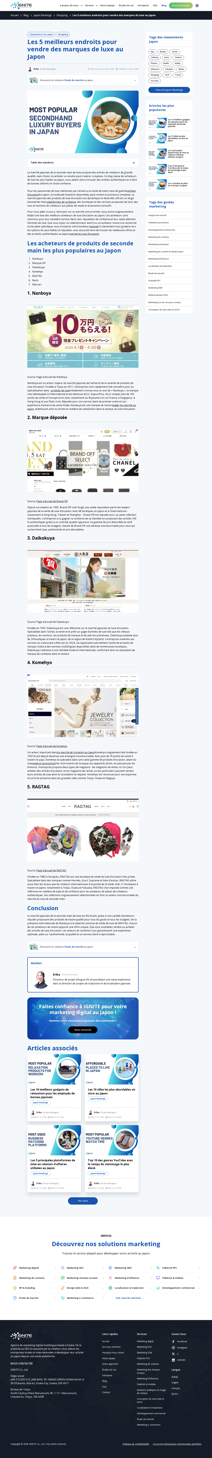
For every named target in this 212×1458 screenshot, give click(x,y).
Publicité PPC (154, 280)
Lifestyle (169, 69)
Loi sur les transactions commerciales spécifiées (177, 1443)
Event (166, 57)
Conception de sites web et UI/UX (164, 309)
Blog (164, 5)
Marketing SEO (144, 1346)
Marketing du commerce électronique (165, 251)
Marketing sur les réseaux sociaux (164, 302)
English (174, 1382)
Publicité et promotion (158, 222)
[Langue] (197, 5)
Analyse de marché (157, 215)
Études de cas (126, 5)
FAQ (155, 5)
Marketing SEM (155, 287)
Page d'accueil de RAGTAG (51, 870)
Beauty (163, 51)
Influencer (155, 69)
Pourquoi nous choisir (113, 1352)
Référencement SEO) (158, 295)
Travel (178, 75)
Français (175, 1388)
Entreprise (143, 5)
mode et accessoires (43, 763)
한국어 (174, 1393)
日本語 (174, 1376)
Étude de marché (156, 273)
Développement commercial (161, 229)
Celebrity (154, 57)
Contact (106, 1392)
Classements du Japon (41, 34)
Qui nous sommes (111, 1346)
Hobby (177, 63)
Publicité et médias (146, 1384)
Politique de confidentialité (136, 1443)
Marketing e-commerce (148, 1424)
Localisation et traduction (160, 266)
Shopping (63, 34)
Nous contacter (181, 5)
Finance (154, 63)
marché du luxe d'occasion (84, 234)
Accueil (105, 1341)
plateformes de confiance (61, 202)
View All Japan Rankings (169, 90)
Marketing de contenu (158, 237)
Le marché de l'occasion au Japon (76, 752)
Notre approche (110, 1363)
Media (181, 69)
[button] (70, 5)
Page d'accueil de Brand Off (52, 501)
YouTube (155, 80)
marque (93, 226)
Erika (56, 974)
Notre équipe (107, 5)
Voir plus (83, 1200)
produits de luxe (60, 390)
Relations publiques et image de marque (151, 1391)
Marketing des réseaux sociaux (148, 1371)
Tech (167, 75)
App (152, 51)
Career (175, 51)
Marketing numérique (158, 244)
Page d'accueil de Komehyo (51, 746)
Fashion (178, 57)
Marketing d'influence (158, 258)
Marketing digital (145, 1341)
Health (166, 63)
